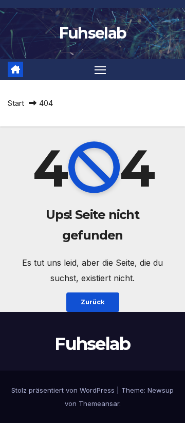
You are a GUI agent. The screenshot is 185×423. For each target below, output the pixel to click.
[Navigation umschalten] (100, 70)
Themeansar (99, 403)
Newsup (160, 390)
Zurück (93, 302)
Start (16, 103)
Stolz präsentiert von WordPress (64, 390)
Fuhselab (92, 33)
